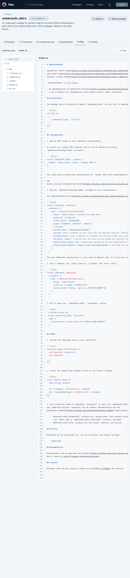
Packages (76, 4)
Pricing (89, 4)
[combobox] (45, 4)
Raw (124, 50)
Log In (122, 4)
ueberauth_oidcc (14, 18)
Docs (100, 4)
